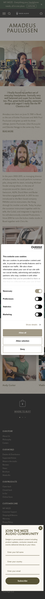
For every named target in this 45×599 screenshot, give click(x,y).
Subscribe (22, 581)
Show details (31, 325)
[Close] (41, 528)
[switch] (38, 299)
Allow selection (22, 341)
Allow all (22, 333)
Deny (22, 349)
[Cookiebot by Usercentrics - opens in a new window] (31, 247)
